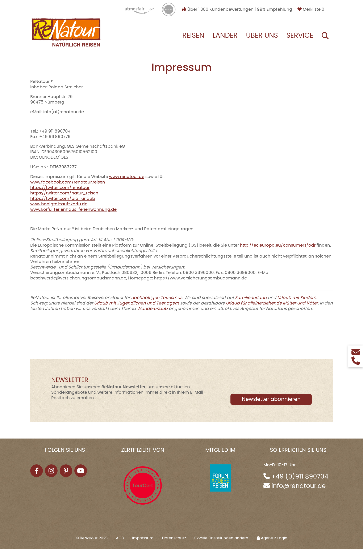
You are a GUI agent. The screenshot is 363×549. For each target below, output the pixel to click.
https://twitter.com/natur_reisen (64, 193)
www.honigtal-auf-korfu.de (58, 204)
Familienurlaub (251, 298)
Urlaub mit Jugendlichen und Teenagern (136, 303)
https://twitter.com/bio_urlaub (62, 199)
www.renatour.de (126, 177)
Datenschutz (174, 538)
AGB (120, 538)
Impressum (143, 538)
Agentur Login (273, 538)
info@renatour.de (298, 486)
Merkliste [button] (313, 9)
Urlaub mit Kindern (296, 298)
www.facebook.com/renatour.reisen (67, 182)
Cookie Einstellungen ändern (221, 538)
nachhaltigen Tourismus (156, 298)
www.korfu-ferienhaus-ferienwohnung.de (73, 209)
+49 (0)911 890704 (299, 476)
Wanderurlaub (152, 309)
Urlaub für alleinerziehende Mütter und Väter (272, 303)
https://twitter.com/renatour (59, 188)
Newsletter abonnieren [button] (271, 399)
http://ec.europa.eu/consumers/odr (278, 245)
